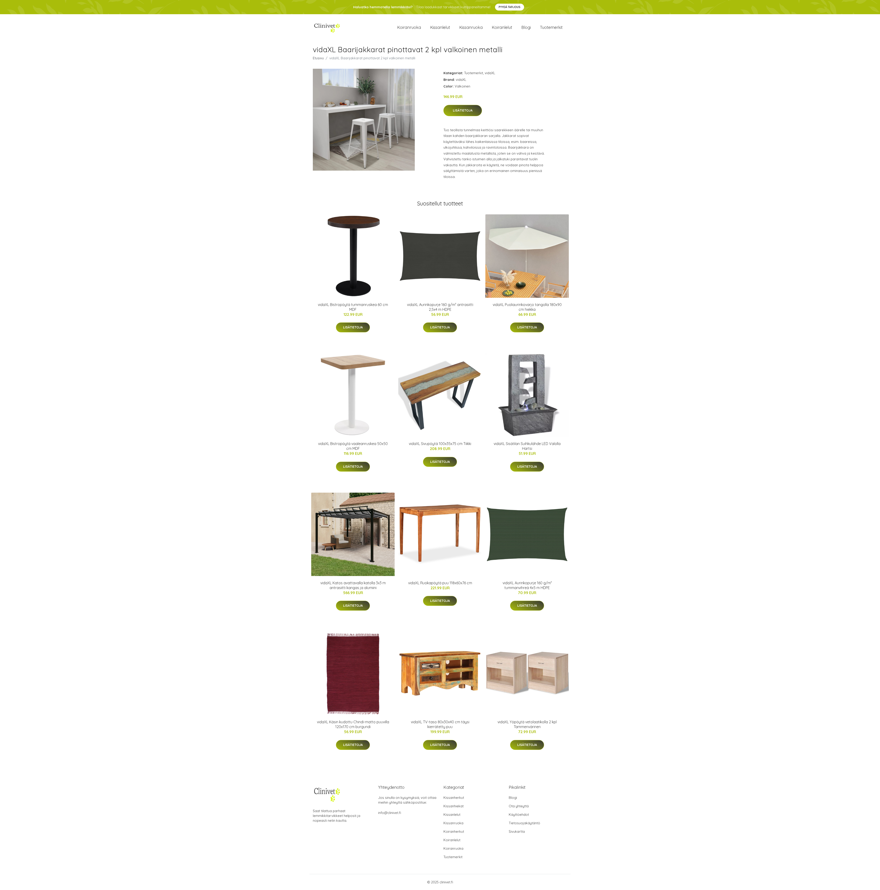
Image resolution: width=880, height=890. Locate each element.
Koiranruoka (409, 27)
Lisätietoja (463, 110)
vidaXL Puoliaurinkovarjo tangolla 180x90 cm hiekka (527, 307)
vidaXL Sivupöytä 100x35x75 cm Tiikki (440, 443)
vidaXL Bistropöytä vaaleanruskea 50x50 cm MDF (353, 446)
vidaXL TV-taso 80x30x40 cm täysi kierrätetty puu (440, 724)
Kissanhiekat (453, 806)
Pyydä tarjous (509, 7)
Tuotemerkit (551, 27)
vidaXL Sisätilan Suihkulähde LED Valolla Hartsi (527, 446)
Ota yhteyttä (519, 806)
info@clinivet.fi (389, 813)
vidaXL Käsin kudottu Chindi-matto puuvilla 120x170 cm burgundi (353, 724)
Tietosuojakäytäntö (524, 823)
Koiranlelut (502, 27)
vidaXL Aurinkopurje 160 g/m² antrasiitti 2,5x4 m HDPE (440, 307)
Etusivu (318, 58)
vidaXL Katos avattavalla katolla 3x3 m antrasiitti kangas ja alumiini (353, 585)
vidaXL (490, 73)
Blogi (526, 27)
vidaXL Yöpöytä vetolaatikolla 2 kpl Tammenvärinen (527, 724)
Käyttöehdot (519, 814)
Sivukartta (517, 831)
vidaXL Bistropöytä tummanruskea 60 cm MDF (353, 307)
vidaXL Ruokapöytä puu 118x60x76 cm (440, 583)
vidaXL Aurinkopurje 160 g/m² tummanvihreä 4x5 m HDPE (527, 585)
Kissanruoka (471, 27)
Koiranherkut (453, 831)
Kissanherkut (453, 797)
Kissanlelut (440, 27)
